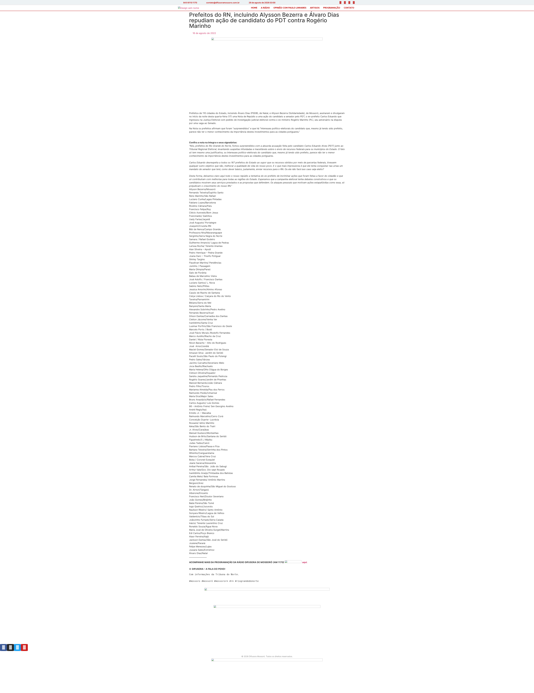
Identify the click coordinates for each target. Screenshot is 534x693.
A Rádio (265, 7)
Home (254, 7)
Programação (331, 7)
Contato (349, 7)
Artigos (315, 7)
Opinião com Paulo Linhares (289, 7)
